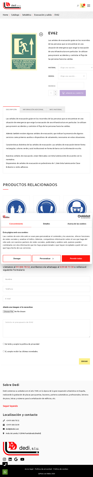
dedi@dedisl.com (12, 429)
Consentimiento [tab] (16, 224)
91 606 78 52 (23, 267)
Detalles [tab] (46, 224)
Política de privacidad (43, 469)
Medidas (51, 86)
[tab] (11, 109)
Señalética (26, 15)
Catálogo (15, 15)
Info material (56, 109)
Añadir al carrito (74, 93)
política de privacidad (30, 344)
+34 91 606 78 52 (12, 420)
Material (52, 67)
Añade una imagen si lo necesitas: (18, 307)
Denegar (17, 258)
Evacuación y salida (43, 15)
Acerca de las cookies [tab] (77, 224)
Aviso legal (29, 469)
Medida (51, 76)
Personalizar (45, 258)
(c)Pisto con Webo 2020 (46, 473)
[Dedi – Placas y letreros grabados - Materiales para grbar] (12, 6)
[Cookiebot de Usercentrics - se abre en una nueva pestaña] (79, 217)
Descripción (11, 109)
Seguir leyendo (10, 406)
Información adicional (33, 109)
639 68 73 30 (67, 267)
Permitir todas (76, 258)
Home (5, 15)
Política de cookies (61, 469)
